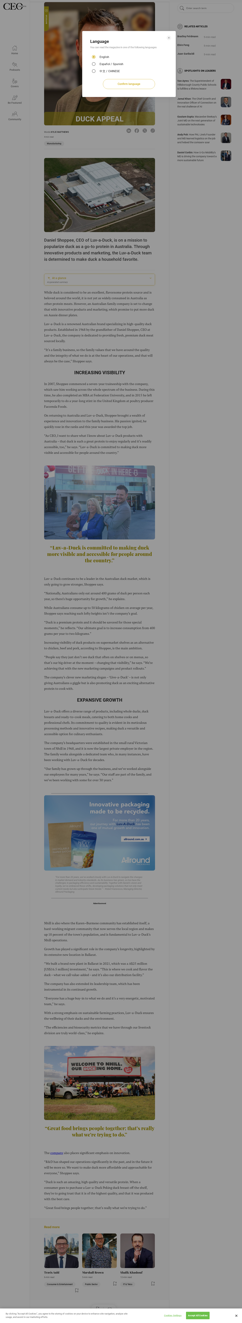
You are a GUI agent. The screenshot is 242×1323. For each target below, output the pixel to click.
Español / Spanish (111, 64)
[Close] (236, 1315)
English (104, 57)
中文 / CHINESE (110, 71)
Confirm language (129, 84)
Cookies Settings (173, 1315)
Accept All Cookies (198, 1315)
